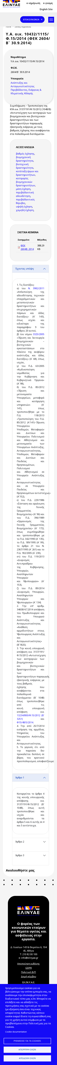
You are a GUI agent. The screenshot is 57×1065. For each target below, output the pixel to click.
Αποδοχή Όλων (27, 1058)
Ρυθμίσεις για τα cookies (27, 1040)
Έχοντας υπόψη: (24, 268)
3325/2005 (38, 334)
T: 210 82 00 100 (28, 954)
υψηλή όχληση (24, 206)
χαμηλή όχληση (25, 210)
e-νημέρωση (33, 3)
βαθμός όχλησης (25, 153)
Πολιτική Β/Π (28, 972)
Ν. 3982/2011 (36, 288)
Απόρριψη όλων (27, 1049)
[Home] (12, 3)
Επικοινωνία (31, 19)
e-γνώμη (48, 3)
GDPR (28, 968)
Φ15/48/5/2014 (25, 722)
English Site (46, 9)
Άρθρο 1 (19, 777)
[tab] (30, 519)
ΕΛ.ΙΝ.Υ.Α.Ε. (28, 982)
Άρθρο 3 (19, 855)
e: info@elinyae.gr (28, 957)
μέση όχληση (23, 189)
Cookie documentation (16, 1031)
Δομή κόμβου (28, 976)
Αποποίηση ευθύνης (28, 963)
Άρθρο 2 (19, 841)
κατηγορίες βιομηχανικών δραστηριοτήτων (25, 182)
